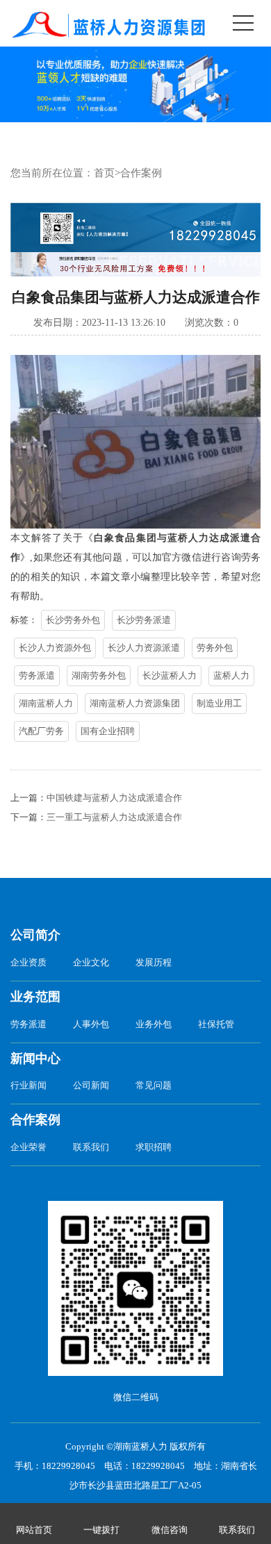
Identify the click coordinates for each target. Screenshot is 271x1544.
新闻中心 (35, 1058)
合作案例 (141, 173)
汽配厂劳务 (41, 731)
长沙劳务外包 (73, 620)
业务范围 (35, 997)
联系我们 (91, 1147)
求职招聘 (154, 1147)
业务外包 (154, 1024)
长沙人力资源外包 (55, 647)
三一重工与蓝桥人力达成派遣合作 (114, 817)
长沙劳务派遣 (144, 620)
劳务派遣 (37, 675)
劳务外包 (215, 647)
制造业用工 (219, 703)
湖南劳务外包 (99, 675)
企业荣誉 (28, 1147)
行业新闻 (28, 1085)
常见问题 (154, 1085)
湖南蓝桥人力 (46, 703)
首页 (104, 173)
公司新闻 (91, 1085)
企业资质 (28, 962)
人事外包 (91, 1024)
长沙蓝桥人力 (169, 675)
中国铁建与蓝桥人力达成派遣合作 (114, 797)
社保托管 (216, 1024)
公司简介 (35, 935)
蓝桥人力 (231, 675)
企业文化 (91, 962)
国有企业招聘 (108, 731)
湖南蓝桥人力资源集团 (135, 703)
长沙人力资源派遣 (144, 647)
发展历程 (154, 962)
